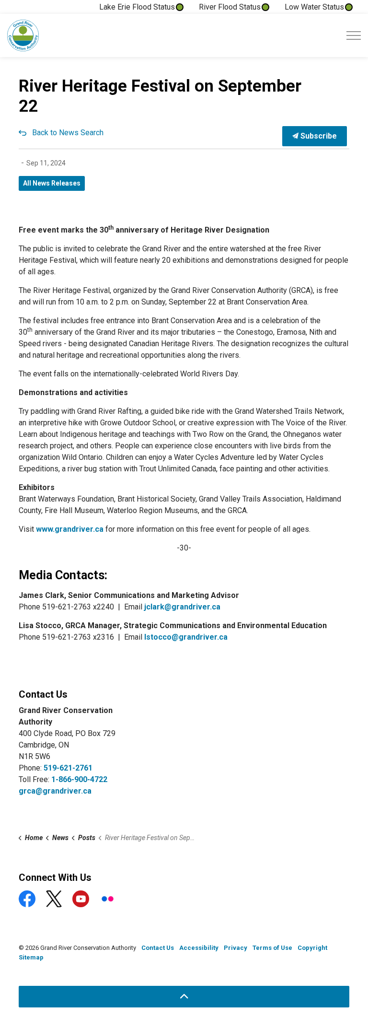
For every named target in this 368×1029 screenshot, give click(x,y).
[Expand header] (353, 35)
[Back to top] (184, 996)
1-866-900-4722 (79, 779)
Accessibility (198, 947)
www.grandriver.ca (70, 529)
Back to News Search (68, 132)
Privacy (235, 947)
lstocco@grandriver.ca (186, 637)
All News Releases (51, 183)
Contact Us (157, 947)
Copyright (312, 947)
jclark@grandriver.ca (182, 606)
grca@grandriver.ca (55, 790)
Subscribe (318, 135)
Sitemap (31, 957)
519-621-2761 (68, 767)
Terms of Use (272, 947)
